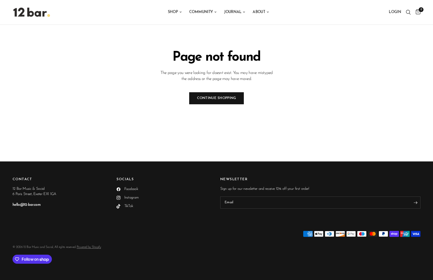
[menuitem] (174, 12)
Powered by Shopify (89, 247)
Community (201, 12)
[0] (416, 12)
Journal (232, 12)
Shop (173, 12)
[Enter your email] (415, 203)
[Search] (408, 12)
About (259, 12)
